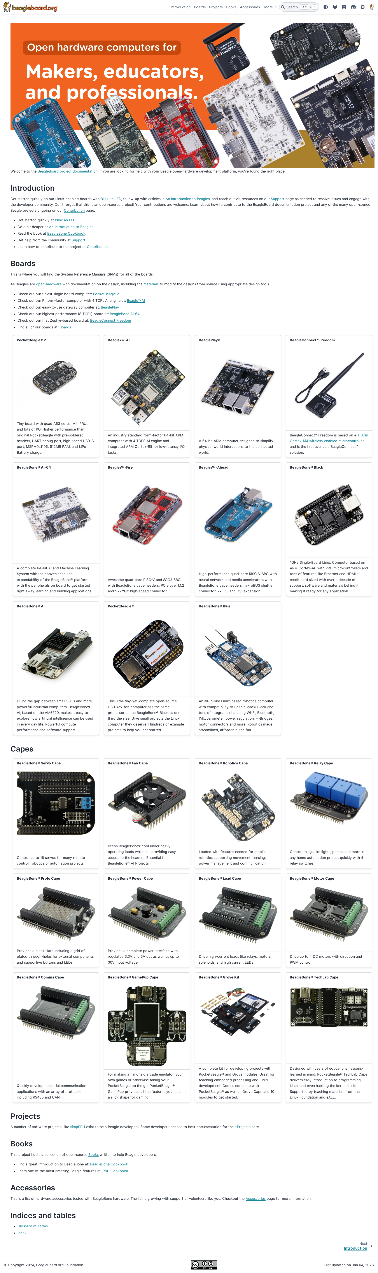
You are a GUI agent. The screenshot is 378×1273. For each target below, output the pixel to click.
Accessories (250, 7)
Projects (216, 7)
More (269, 7)
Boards (200, 7)
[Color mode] (325, 7)
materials (151, 284)
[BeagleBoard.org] (371, 7)
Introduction (180, 7)
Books (231, 7)
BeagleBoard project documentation (68, 171)
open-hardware (48, 284)
